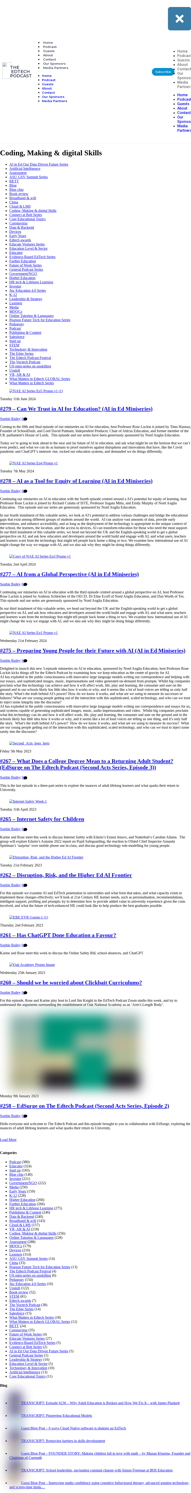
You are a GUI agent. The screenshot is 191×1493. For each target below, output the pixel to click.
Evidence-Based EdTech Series (32, 257)
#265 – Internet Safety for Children (42, 819)
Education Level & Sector (28, 248)
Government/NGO (23, 274)
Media (14, 307)
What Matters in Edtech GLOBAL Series (39, 379)
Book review (18, 194)
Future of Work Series (25, 265)
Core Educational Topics (27, 219)
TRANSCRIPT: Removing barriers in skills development (63, 1441)
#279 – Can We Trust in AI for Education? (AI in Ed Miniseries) (76, 409)
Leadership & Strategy (25, 299)
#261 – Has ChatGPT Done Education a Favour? (58, 935)
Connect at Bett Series (25, 215)
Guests (49, 51)
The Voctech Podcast (24, 362)
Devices (15, 232)
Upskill (14, 370)
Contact (49, 59)
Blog (13, 185)
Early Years (17, 236)
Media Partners (55, 68)
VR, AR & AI (19, 375)
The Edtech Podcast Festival (30, 358)
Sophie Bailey (10, 419)
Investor (15, 286)
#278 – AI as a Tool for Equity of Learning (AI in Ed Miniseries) (76, 481)
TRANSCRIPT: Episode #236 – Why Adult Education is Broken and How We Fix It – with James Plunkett (100, 1403)
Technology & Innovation (28, 349)
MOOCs (15, 312)
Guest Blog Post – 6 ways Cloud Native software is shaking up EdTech (73, 1428)
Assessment (18, 173)
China (13, 202)
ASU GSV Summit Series (28, 177)
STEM (14, 345)
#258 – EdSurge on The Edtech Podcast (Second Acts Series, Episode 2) (84, 1106)
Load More (8, 1140)
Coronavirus (18, 223)
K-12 (13, 295)
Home (48, 42)
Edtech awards (20, 240)
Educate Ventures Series (27, 244)
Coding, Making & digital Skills (32, 211)
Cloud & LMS (20, 206)
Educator (16, 253)
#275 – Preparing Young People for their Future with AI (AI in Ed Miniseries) (92, 651)
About (48, 55)
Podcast (50, 47)
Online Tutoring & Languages (31, 316)
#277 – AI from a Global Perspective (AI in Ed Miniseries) (69, 574)
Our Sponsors (54, 63)
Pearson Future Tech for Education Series (39, 320)
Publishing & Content (25, 333)
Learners (15, 303)
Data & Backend (21, 227)
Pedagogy (16, 324)
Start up (15, 341)
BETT (14, 181)
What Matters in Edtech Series (31, 383)
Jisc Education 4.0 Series (27, 290)
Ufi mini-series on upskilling (30, 366)
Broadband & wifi (22, 198)
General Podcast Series (26, 269)
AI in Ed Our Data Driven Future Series (38, 164)
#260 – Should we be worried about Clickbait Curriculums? (71, 983)
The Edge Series (21, 354)
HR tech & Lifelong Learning (31, 282)
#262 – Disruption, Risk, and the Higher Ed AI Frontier (66, 875)
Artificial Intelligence (24, 169)
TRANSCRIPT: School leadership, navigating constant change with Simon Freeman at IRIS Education (97, 1470)
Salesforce (16, 337)
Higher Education (22, 278)
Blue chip (16, 190)
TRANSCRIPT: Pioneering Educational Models (56, 1416)
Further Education (22, 261)
